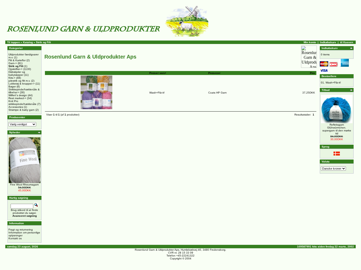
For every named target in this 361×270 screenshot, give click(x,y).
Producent (214, 73)
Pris (312, 73)
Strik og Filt (43, 42)
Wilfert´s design (17, 95)
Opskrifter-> (15, 69)
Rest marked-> (17, 98)
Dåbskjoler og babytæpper (16, 73)
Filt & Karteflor (17, 60)
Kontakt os (15, 238)
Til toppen (13, 42)
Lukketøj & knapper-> (21, 83)
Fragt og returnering (20, 229)
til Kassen (346, 42)
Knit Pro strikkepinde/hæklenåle (22, 102)
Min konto (310, 42)
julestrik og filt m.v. (19, 80)
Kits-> (11, 77)
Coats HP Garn (217, 92)
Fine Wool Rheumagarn (24, 184)
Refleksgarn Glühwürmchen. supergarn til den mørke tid (336, 129)
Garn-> (12, 63)
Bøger (12, 86)
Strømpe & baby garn (21, 109)
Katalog (28, 42)
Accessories (15, 106)
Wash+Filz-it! (157, 92)
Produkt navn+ (157, 73)
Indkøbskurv (328, 42)
